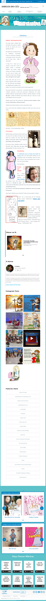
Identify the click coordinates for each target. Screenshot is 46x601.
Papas (23, 460)
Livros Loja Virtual (23, 443)
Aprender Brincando (33, 548)
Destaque (23, 413)
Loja (43, 1)
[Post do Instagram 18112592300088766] (14, 303)
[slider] (9, 571)
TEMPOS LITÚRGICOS (19, 11)
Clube (20, 1)
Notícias (14, 1)
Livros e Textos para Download (23, 439)
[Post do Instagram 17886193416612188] (14, 320)
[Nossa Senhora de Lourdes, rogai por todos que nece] (14, 373)
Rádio (40, 1)
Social (31, 1)
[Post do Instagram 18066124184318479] (31, 355)
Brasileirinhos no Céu (23, 405)
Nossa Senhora (23, 451)
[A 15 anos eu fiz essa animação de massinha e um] (31, 338)
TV (38, 1)
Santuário (23, 1)
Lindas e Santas (12, 517)
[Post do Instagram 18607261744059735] (31, 320)
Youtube (39, 592)
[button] (22, 255)
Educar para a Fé (23, 422)
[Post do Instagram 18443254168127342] (31, 303)
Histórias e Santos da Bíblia (23, 430)
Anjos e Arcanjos (23, 392)
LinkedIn (44, 592)
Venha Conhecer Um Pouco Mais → (13, 284)
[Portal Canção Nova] (3, 1)
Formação (11, 1)
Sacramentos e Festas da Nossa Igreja (23, 464)
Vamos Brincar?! (23, 477)
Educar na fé (23, 417)
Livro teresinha (12, 548)
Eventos (7, 1)
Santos (23, 468)
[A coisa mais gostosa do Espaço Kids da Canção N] (14, 338)
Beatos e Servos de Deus (23, 400)
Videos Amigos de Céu (29, 11)
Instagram (41, 592)
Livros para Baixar (39, 11)
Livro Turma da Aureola (33, 517)
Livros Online (23, 447)
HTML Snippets (18, 600)
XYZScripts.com (27, 600)
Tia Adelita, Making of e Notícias (23, 473)
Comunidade (28, 1)
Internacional (23, 596)
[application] (6, 571)
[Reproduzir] (3, 571)
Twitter (36, 592)
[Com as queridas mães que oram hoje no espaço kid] (14, 355)
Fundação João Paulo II (6, 596)
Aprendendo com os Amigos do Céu (23, 396)
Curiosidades (23, 409)
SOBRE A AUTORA (10, 11)
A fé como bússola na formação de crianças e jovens (31, 243)
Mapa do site (15, 596)
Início (3, 11)
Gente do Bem (23, 426)
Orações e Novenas (23, 456)
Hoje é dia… (23, 434)
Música (18, 1)
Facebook (34, 592)
